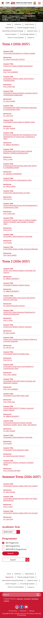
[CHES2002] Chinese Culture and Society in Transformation (18, 79)
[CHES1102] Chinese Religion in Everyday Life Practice (19, 271)
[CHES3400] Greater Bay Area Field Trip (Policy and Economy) (20, 499)
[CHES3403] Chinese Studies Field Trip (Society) (20, 513)
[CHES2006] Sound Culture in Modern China (19, 122)
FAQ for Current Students (16, 38)
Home (4, 16)
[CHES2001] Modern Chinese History (16, 285)
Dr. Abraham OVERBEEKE (12, 174)
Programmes (15, 16)
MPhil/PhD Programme (15, 549)
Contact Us (30, 38)
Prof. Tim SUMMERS (10, 72)
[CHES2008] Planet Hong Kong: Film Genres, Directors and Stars (19, 299)
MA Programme (12, 546)
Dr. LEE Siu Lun (8, 347)
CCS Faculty (7, 243)
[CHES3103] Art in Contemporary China (17, 180)
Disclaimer (23, 611)
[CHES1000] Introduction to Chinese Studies (19, 53)
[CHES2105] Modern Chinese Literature (17, 327)
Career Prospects (10, 34)
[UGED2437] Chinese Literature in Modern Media (18, 463)
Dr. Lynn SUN (8, 116)
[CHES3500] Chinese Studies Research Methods (20, 249)
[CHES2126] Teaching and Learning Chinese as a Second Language (20, 340)
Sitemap (31, 611)
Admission (18, 24)
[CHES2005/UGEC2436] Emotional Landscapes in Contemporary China (20, 108)
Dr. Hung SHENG (9, 186)
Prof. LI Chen (8, 159)
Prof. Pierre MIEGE (10, 255)
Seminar (6, 601)
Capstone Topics (32, 31)
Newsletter (35, 599)
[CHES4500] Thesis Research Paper (16, 450)
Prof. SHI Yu (7, 199)
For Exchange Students (27, 34)
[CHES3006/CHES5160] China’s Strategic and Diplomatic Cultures (19, 382)
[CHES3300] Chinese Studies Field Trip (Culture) (20, 486)
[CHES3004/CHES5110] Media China (16, 354)
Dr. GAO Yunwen (9, 101)
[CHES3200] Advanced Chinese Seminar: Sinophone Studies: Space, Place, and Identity (19, 424)
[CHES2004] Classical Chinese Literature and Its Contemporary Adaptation (20, 94)
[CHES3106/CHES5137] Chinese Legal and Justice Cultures (18, 409)
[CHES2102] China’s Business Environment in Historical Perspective (19, 313)
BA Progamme (12, 543)
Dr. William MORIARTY (11, 145)
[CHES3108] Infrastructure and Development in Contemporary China (20, 206)
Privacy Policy (13, 611)
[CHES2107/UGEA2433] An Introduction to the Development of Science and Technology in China (20, 137)
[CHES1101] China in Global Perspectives (18, 66)
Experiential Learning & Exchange (12, 31)
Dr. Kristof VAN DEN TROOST (14, 59)
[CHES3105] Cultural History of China (16, 193)
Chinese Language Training (25, 28)
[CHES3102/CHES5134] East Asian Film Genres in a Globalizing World (20, 167)
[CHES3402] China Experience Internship (17, 236)
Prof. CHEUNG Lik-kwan (11, 470)
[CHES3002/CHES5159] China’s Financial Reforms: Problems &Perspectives (17, 152)
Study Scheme (29, 24)
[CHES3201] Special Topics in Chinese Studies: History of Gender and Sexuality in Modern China (20, 222)
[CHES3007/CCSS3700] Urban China (16, 396)
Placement (27, 599)
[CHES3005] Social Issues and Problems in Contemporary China (18, 367)
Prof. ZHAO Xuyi (9, 86)
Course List (9, 28)
